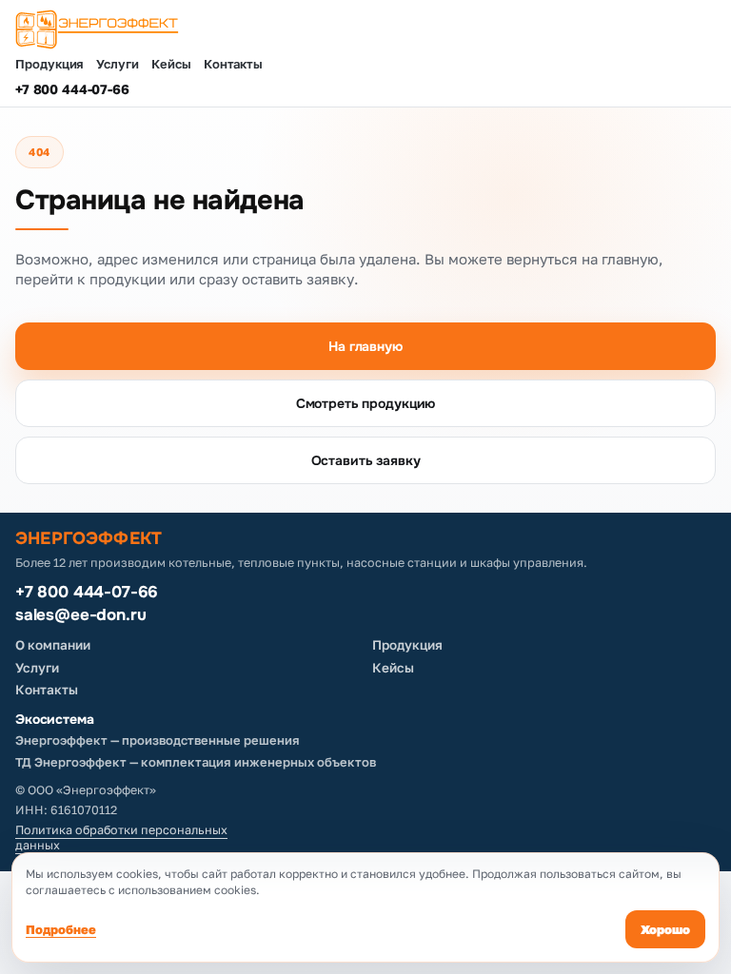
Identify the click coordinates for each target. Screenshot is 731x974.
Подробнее (61, 929)
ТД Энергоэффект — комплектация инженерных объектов (195, 761)
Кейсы (171, 64)
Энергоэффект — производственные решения (157, 740)
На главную (365, 346)
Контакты (233, 64)
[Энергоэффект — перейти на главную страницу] (365, 29)
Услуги (117, 64)
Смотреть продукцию (365, 403)
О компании (52, 645)
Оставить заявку (366, 460)
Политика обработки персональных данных (121, 837)
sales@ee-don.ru (80, 615)
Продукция (49, 64)
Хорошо (665, 929)
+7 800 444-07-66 (72, 89)
